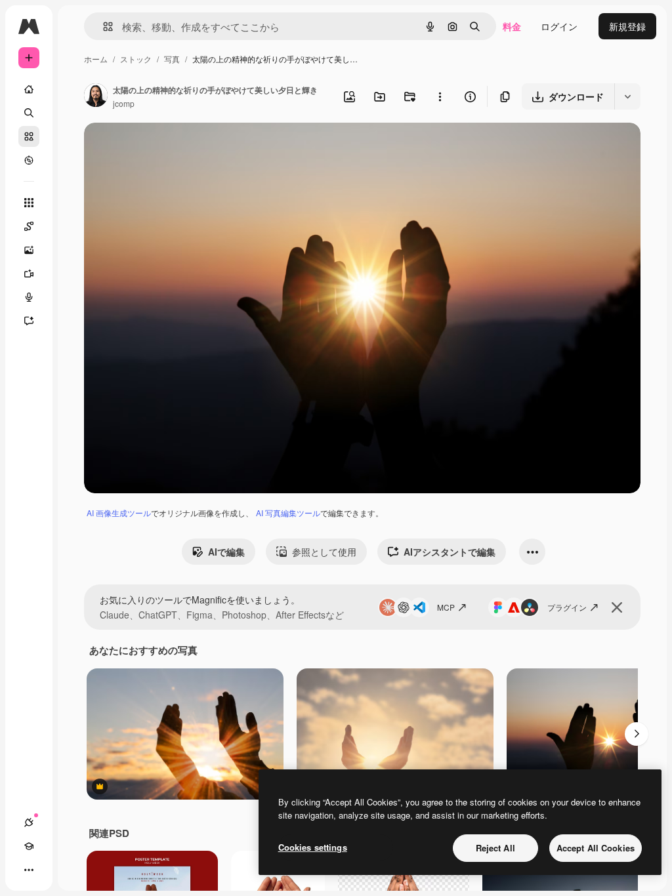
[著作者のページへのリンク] (96, 96)
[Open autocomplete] (103, 26)
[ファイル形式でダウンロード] (627, 96)
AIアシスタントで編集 (449, 551)
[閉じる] (617, 607)
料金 (512, 26)
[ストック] (28, 136)
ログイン (559, 26)
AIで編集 (226, 551)
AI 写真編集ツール (288, 512)
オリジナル (174, 148)
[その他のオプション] (440, 96)
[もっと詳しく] (28, 160)
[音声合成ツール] (28, 297)
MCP (446, 607)
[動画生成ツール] (28, 273)
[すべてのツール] (28, 202)
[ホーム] (28, 89)
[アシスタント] (28, 320)
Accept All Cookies (595, 848)
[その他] (28, 869)
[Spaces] (28, 226)
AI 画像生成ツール (119, 512)
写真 (172, 58)
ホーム (96, 58)
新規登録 (627, 26)
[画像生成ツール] (28, 249)
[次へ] (636, 734)
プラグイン (567, 607)
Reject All (495, 848)
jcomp (124, 103)
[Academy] (28, 846)
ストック (136, 58)
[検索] (28, 112)
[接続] (28, 822)
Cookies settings (312, 847)
